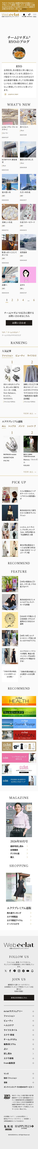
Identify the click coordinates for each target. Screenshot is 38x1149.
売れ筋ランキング (14, 913)
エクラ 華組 (9, 1035)
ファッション (7, 356)
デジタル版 (14, 854)
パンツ (22, 426)
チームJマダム (10, 1039)
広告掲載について (9, 1116)
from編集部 (9, 1063)
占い (6, 1049)
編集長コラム (10, 1044)
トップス (12, 426)
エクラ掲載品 (12, 917)
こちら (24, 1109)
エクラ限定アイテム (15, 920)
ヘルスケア (9, 1025)
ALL (4, 426)
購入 (12, 857)
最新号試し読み (16, 846)
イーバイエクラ (13, 924)
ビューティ (20, 356)
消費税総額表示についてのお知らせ (14, 1121)
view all (28, 414)
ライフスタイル (10, 1030)
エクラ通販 (9, 1058)
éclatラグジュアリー (13, 1011)
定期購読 (14, 850)
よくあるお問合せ (21, 1116)
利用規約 (26, 1119)
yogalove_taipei (13, 94)
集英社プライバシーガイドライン (12, 1119)
